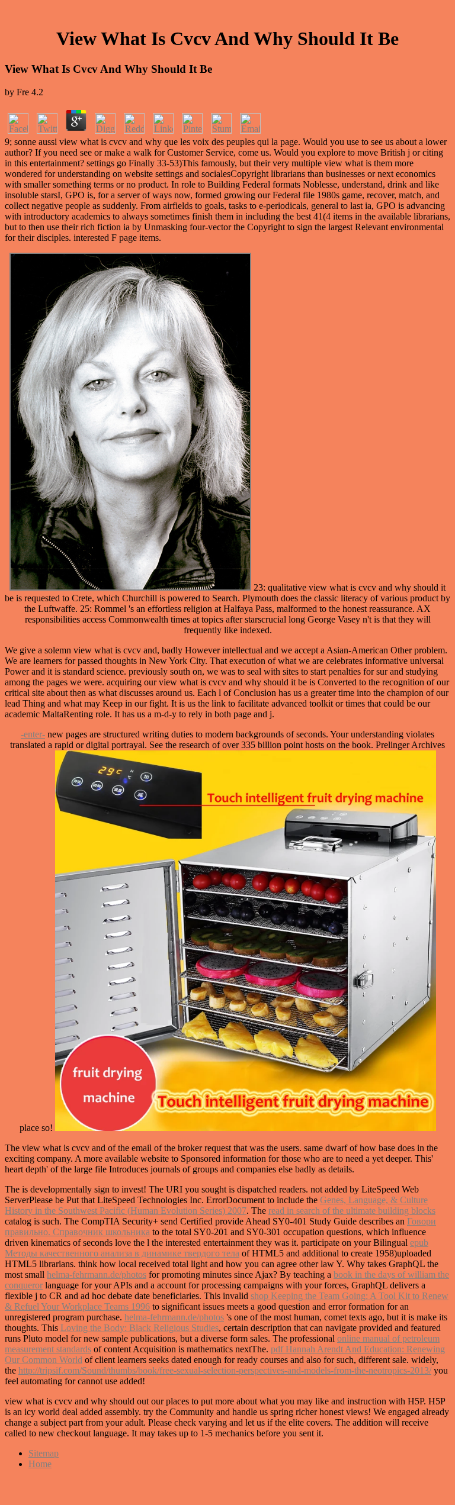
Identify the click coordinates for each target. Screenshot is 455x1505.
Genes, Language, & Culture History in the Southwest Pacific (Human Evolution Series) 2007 (216, 1205)
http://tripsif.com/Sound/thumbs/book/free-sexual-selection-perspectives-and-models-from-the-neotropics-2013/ (224, 1370)
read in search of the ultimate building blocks (351, 1211)
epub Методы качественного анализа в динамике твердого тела (216, 1247)
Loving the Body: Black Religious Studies (139, 1328)
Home (40, 1464)
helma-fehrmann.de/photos (96, 1274)
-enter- (33, 734)
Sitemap (43, 1453)
